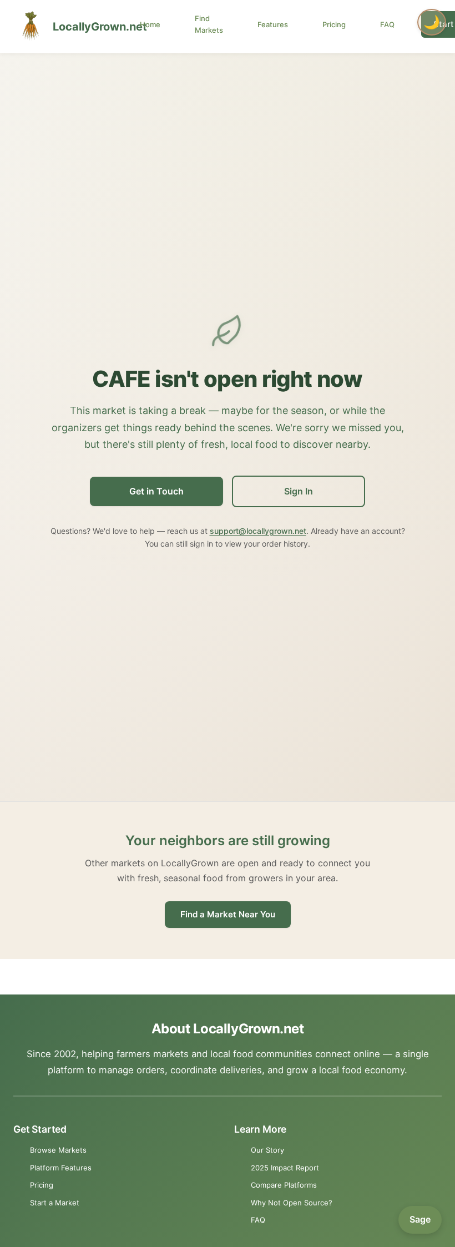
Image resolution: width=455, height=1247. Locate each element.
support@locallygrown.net (258, 531)
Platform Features (61, 1167)
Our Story (267, 1149)
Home (150, 24)
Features (272, 24)
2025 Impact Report (285, 1167)
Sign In (298, 491)
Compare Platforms (284, 1184)
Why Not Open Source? (291, 1202)
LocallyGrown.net (88, 26)
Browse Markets (58, 1149)
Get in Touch (156, 491)
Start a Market (54, 1202)
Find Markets (209, 24)
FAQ (387, 24)
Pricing (334, 24)
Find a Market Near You (227, 914)
